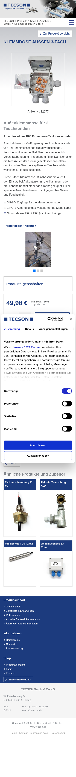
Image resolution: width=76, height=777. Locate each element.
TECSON (9, 21)
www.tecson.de (38, 726)
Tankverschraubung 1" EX (19, 484)
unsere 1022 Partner (27, 347)
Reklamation (13, 615)
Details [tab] (29, 328)
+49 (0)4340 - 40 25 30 (35, 706)
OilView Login (13, 606)
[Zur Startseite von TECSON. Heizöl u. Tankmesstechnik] (17, 8)
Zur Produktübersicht (56, 33)
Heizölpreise (13, 640)
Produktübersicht (15, 664)
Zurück (13, 462)
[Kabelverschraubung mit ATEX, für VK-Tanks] (19, 529)
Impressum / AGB (39, 733)
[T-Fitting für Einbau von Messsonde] (56, 529)
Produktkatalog (14, 648)
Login (9, 669)
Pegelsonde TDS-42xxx (19, 543)
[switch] (67, 403)
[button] (34, 271)
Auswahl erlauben (38, 455)
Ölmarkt (10, 644)
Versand (41, 304)
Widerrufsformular (19, 679)
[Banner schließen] (70, 319)
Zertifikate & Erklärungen (20, 611)
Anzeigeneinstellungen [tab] (53, 328)
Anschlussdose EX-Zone (53, 545)
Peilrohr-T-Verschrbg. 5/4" (54, 484)
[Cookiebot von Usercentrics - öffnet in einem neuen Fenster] (48, 319)
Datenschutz (58, 733)
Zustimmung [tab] (12, 328)
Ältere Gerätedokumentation (22, 623)
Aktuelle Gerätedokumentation (23, 619)
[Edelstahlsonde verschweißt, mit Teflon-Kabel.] (19, 562)
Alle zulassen (38, 445)
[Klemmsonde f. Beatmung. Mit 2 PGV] (56, 579)
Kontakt (10, 673)
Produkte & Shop (26, 21)
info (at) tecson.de (32, 710)
